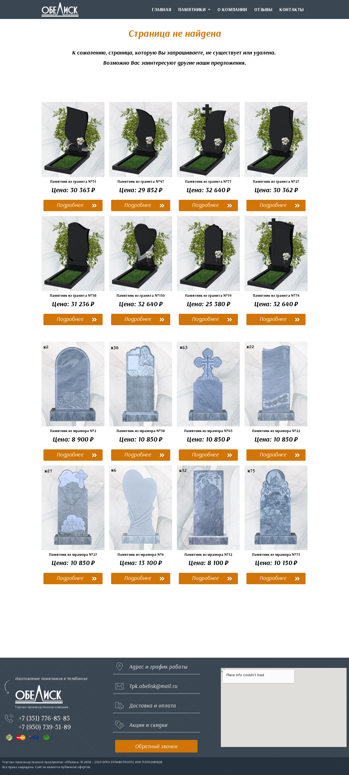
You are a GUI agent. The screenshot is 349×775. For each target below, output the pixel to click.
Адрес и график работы (158, 666)
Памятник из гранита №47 (141, 181)
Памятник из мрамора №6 (141, 554)
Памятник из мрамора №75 (276, 554)
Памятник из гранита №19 (208, 295)
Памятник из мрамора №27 (73, 554)
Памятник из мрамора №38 (141, 430)
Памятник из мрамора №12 (208, 554)
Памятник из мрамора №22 (276, 430)
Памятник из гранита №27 (276, 181)
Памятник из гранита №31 (73, 181)
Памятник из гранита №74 (276, 295)
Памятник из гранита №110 (141, 295)
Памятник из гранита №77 (208, 181)
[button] (73, 205)
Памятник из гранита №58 (73, 295)
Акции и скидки (148, 724)
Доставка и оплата (152, 705)
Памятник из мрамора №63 (208, 430)
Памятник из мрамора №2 (73, 430)
